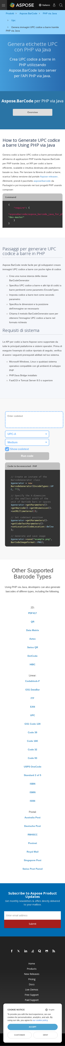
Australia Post (32, 817)
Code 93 (32, 758)
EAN (32, 706)
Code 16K (32, 741)
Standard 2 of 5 (32, 775)
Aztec (32, 638)
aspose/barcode (42, 181)
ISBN (32, 783)
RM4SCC (33, 834)
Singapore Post (32, 860)
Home (31, 963)
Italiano (46, 5)
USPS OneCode (32, 766)
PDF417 (32, 613)
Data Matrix (32, 630)
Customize (19, 1035)
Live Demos (31, 989)
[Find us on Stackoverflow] (33, 951)
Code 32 (32, 749)
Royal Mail (32, 851)
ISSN (32, 801)
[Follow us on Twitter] (19, 951)
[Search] (61, 5)
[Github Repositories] (47, 951)
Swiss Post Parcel (32, 868)
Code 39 (32, 732)
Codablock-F (32, 681)
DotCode (33, 656)
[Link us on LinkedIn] (26, 951)
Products (31, 968)
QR (32, 621)
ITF (32, 698)
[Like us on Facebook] (12, 951)
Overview (32, 112)
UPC (32, 715)
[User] (54, 5)
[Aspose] (22, 5)
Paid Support (32, 1000)
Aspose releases (49, 176)
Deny (45, 1035)
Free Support (32, 994)
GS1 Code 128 (32, 724)
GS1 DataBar (32, 689)
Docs (31, 984)
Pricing (31, 979)
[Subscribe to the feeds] (54, 951)
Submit (32, 923)
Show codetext (19, 449)
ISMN (33, 792)
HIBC (32, 664)
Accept (32, 1027)
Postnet (32, 843)
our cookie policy (40, 1020)
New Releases (31, 974)
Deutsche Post (32, 826)
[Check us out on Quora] (40, 951)
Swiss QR (32, 647)
